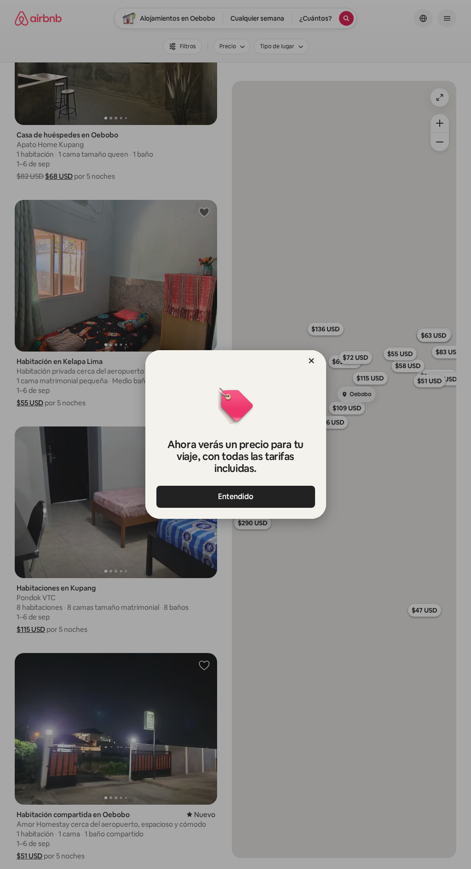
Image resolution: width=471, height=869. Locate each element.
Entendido (235, 496)
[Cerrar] (311, 360)
